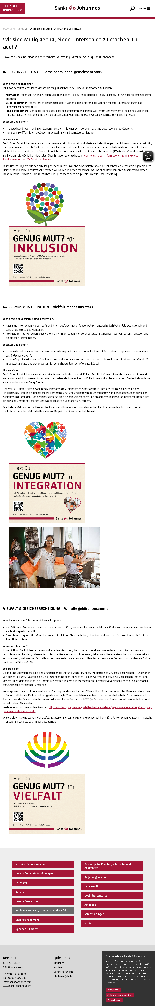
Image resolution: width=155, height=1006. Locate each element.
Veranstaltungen (63, 971)
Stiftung (22, 29)
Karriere (58, 967)
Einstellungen (114, 1000)
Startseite (9, 29)
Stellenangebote (63, 976)
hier (116, 979)
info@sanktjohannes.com (17, 981)
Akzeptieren (113, 990)
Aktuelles (59, 963)
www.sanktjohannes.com (17, 985)
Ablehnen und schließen (119, 995)
